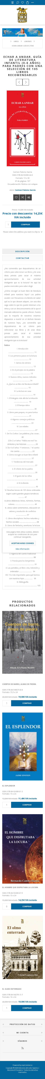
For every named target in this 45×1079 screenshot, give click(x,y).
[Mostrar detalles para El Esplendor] (22, 747)
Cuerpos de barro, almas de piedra (19, 684)
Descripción (22, 251)
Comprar (25, 225)
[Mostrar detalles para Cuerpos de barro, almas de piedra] (22, 645)
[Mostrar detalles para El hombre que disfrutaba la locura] (22, 849)
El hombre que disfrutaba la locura (20, 887)
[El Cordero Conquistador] (25, 82)
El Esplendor (8, 786)
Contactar (22, 258)
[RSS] (22, 1048)
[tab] (22, 251)
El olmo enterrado (11, 989)
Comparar (23, 197)
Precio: (14, 209)
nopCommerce (27, 1065)
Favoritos (22, 2)
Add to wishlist (16, 197)
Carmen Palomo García (25, 190)
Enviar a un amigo (29, 197)
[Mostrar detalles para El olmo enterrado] (22, 950)
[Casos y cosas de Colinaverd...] (19, 82)
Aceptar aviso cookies (22, 543)
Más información (22, 549)
